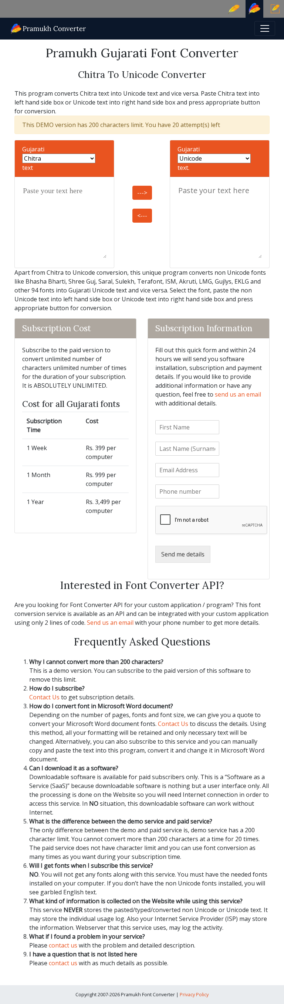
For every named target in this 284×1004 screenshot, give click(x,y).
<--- (142, 216)
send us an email (238, 394)
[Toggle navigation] (264, 28)
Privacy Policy (194, 994)
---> (142, 193)
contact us (63, 945)
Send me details (182, 554)
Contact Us (44, 697)
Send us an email (110, 622)
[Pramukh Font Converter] (48, 28)
